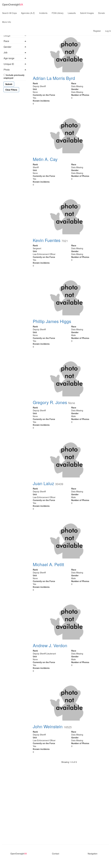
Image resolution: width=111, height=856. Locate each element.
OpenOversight (12, 4)
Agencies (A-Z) (28, 13)
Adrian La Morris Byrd (54, 78)
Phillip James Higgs (52, 321)
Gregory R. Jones (50, 402)
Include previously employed (14, 76)
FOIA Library (57, 13)
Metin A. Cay (45, 159)
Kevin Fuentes (46, 240)
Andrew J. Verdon (50, 645)
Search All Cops (9, 13)
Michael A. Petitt (48, 564)
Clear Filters (11, 89)
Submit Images (87, 13)
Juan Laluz (43, 483)
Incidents (43, 13)
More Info (6, 21)
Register (97, 30)
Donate (101, 13)
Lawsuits (72, 13)
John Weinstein (48, 726)
